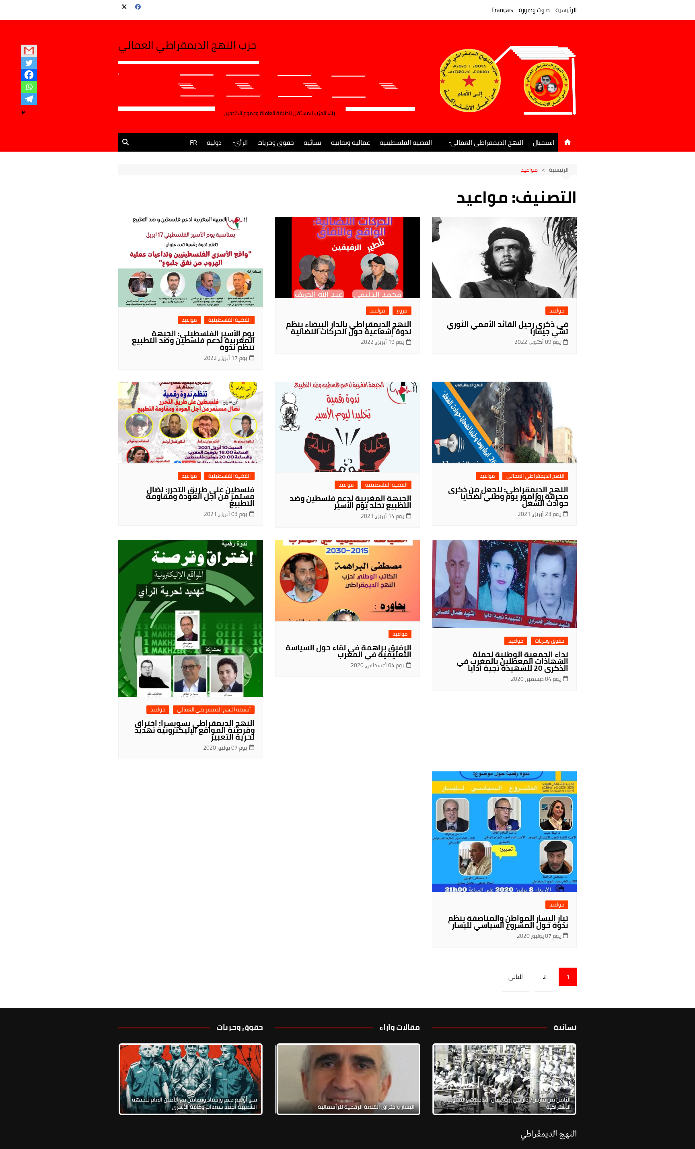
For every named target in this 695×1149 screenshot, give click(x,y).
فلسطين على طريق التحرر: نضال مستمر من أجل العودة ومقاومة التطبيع (200, 496)
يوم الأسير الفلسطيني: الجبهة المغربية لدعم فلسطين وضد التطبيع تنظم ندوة (193, 340)
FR (193, 142)
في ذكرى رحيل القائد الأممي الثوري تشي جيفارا (507, 327)
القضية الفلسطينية (229, 320)
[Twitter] (29, 63)
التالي (515, 978)
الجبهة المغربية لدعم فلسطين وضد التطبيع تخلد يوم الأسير (350, 501)
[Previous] (292, 1079)
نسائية (312, 142)
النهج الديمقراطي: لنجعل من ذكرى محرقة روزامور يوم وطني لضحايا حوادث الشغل (508, 496)
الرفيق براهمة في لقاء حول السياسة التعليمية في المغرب (348, 651)
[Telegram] (29, 99)
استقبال (543, 142)
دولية (214, 142)
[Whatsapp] (29, 87)
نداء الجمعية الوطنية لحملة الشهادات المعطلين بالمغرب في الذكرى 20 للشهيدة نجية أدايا (512, 661)
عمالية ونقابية (350, 142)
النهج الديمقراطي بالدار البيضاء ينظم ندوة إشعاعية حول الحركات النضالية (348, 327)
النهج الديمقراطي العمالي (486, 142)
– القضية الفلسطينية (409, 142)
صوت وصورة (534, 10)
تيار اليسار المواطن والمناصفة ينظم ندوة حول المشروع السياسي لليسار (508, 921)
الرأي (241, 142)
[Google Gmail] (29, 51)
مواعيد (556, 310)
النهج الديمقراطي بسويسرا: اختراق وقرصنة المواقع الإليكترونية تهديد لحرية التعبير (194, 730)
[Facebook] (29, 75)
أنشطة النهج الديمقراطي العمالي (214, 709)
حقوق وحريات (275, 142)
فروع (402, 310)
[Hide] (23, 112)
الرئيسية (566, 10)
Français (502, 10)
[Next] (560, 1079)
